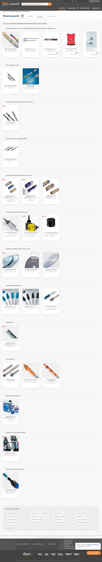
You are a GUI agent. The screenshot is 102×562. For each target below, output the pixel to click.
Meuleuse (66, 513)
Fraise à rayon (80, 516)
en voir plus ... (10, 528)
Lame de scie (34, 516)
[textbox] (35, 4)
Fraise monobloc (12, 516)
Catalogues (71, 8)
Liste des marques (68, 540)
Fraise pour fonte (58, 513)
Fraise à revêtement (81, 519)
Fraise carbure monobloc (59, 516)
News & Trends (84, 8)
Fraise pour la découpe (82, 513)
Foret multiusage (58, 519)
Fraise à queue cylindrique (37, 519)
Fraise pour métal (12, 525)
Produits (62, 8)
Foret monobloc (11, 522)
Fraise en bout (34, 522)
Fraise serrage (34, 513)
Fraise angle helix (81, 525)
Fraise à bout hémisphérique (60, 522)
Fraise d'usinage (12, 513)
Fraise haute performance (82, 522)
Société (30, 16)
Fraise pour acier (12, 519)
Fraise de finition (44, 513)
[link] (88, 546)
